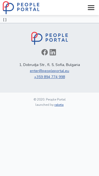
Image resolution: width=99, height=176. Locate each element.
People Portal (21, 7)
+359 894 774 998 (49, 76)
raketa (59, 104)
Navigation (91, 7)
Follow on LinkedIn (53, 52)
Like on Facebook (44, 52)
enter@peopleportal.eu (49, 70)
